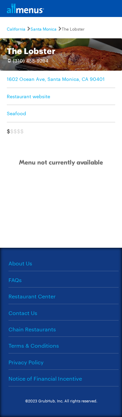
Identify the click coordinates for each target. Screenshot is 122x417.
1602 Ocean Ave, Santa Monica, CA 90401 (56, 78)
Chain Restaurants (32, 329)
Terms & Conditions (33, 345)
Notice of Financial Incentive (45, 378)
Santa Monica (43, 28)
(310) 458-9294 (30, 60)
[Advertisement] (61, 214)
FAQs (15, 279)
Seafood (16, 113)
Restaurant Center (32, 296)
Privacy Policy (26, 362)
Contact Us (22, 312)
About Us (20, 263)
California (16, 28)
